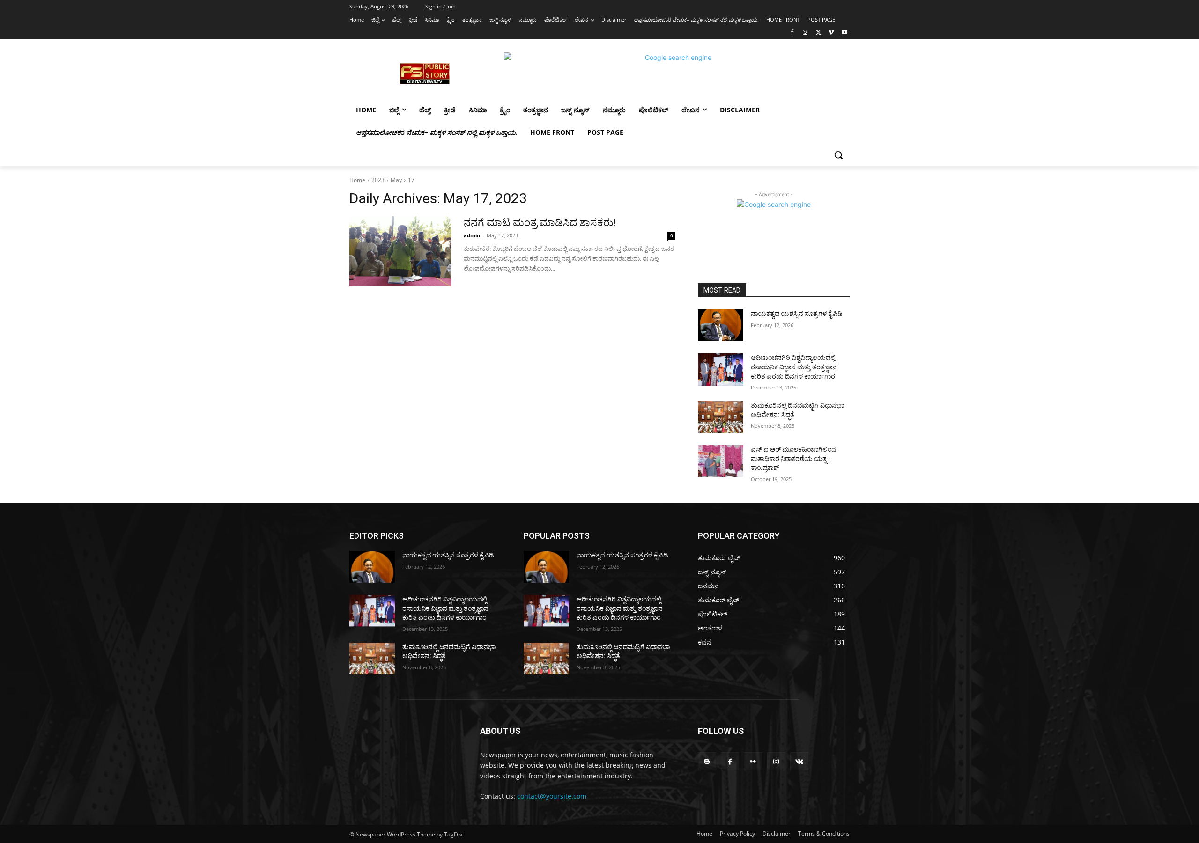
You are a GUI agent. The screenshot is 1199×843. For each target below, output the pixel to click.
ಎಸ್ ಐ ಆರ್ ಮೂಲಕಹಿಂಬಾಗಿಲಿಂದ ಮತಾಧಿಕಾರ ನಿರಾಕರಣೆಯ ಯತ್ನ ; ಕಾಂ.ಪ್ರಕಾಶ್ (793, 458)
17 (411, 180)
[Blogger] (707, 761)
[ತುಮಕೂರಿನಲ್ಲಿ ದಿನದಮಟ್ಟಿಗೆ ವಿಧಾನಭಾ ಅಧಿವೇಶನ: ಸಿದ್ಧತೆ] (720, 417)
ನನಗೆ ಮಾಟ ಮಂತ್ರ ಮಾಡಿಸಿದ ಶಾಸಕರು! (540, 222)
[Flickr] (753, 761)
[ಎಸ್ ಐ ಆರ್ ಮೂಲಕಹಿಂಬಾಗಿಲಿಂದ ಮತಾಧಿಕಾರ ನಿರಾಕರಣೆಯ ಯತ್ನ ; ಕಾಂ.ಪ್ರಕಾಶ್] (720, 461)
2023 (378, 180)
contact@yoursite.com (551, 796)
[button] (838, 155)
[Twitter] (818, 33)
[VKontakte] (799, 761)
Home (357, 180)
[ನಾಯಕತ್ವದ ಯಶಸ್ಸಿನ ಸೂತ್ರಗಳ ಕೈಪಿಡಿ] (720, 325)
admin (472, 235)
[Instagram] (805, 33)
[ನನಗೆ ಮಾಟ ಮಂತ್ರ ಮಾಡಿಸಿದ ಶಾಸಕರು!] (400, 251)
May (396, 180)
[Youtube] (844, 33)
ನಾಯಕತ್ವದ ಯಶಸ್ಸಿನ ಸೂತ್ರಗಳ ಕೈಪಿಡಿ (797, 313)
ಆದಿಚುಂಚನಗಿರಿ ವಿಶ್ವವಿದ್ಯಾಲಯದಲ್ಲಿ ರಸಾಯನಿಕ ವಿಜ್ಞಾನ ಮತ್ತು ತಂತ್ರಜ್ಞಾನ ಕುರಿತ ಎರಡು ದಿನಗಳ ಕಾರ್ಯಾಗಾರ (794, 367)
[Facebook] (792, 33)
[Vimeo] (831, 33)
